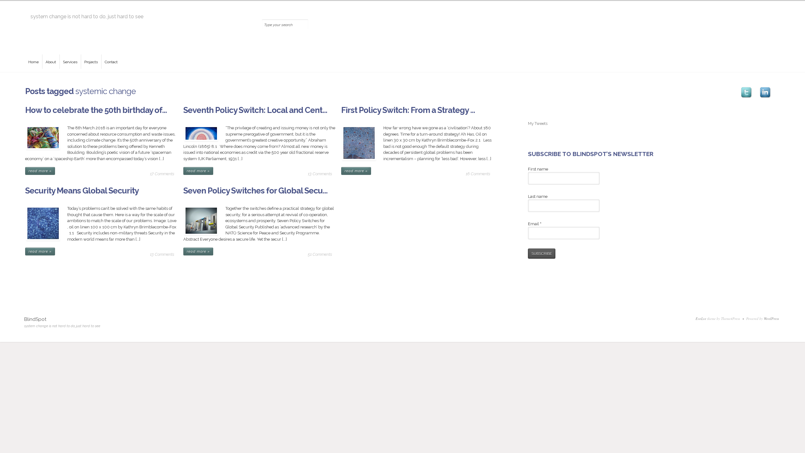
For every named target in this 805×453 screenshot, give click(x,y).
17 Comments (162, 173)
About (51, 62)
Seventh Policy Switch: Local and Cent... (255, 110)
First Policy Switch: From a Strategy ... (408, 110)
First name (538, 169)
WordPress (771, 318)
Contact (111, 62)
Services (70, 62)
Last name (537, 196)
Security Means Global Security (82, 190)
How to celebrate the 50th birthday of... (96, 110)
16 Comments (478, 173)
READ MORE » (40, 171)
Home (33, 62)
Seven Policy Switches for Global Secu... (255, 190)
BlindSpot (35, 319)
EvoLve (701, 318)
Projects (91, 62)
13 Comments (320, 173)
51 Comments (320, 254)
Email (534, 223)
